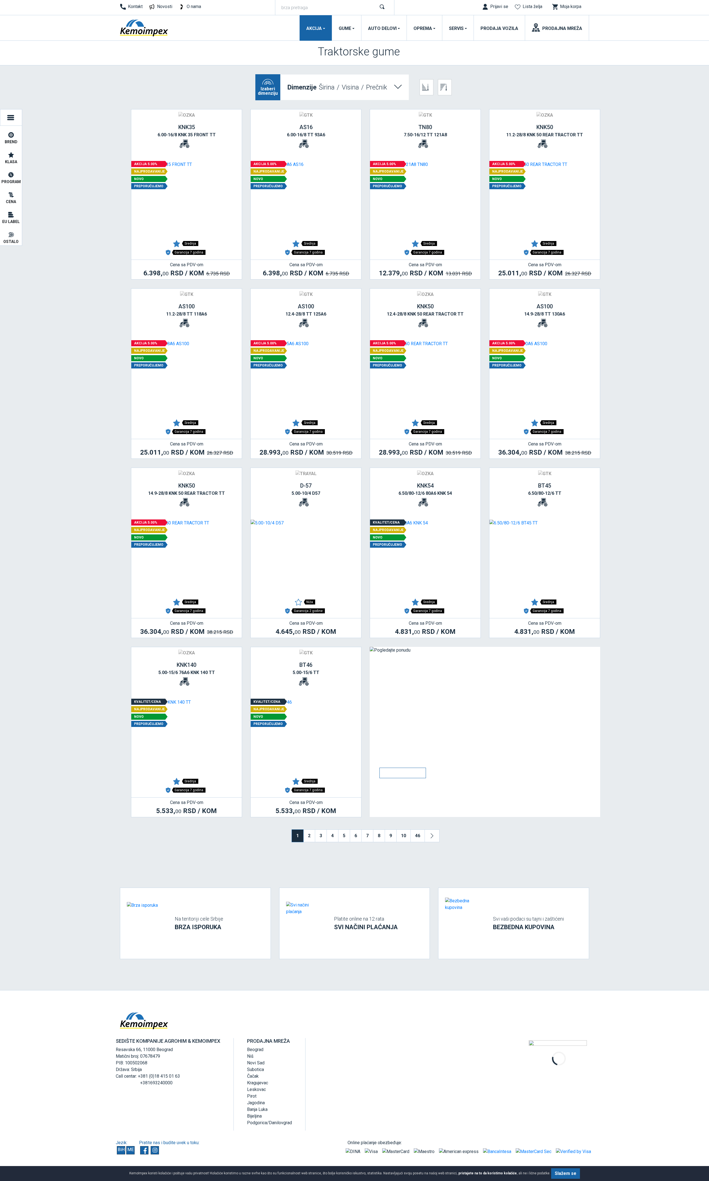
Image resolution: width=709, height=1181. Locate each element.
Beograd (255, 1049)
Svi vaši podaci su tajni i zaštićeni (528, 923)
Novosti (164, 6)
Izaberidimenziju (268, 91)
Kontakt (135, 6)
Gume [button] (345, 28)
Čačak (253, 1076)
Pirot (251, 1096)
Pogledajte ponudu (402, 772)
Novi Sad (255, 1062)
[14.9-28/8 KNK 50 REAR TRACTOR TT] (186, 556)
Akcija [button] (314, 28)
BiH (121, 1149)
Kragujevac (257, 1082)
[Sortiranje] (426, 87)
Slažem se (565, 1173)
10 (403, 835)
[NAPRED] (432, 835)
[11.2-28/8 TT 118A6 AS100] (186, 377)
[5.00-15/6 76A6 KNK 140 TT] (186, 736)
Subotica (255, 1069)
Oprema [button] (422, 28)
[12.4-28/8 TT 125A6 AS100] (306, 377)
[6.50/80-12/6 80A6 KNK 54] (425, 556)
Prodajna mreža (562, 28)
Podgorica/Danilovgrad (269, 1122)
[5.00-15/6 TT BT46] (306, 736)
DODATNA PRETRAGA (11, 117)
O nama (194, 6)
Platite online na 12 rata (366, 923)
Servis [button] (456, 28)
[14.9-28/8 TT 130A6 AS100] (544, 377)
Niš (250, 1056)
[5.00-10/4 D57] (306, 556)
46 (417, 835)
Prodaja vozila (499, 28)
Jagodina (256, 1102)
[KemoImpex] (144, 28)
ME (130, 1149)
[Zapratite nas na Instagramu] (155, 1150)
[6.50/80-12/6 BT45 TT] (544, 556)
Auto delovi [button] (382, 28)
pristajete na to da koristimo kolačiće (487, 1173)
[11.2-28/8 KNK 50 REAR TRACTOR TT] (544, 198)
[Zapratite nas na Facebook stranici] (144, 1150)
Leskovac (256, 1089)
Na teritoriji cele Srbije (199, 923)
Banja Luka (257, 1109)
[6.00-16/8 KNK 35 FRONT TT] (186, 198)
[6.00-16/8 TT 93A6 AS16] (306, 198)
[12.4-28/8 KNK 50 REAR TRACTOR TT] (425, 377)
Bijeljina (254, 1116)
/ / (337, 87)
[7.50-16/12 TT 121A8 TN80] (425, 198)
